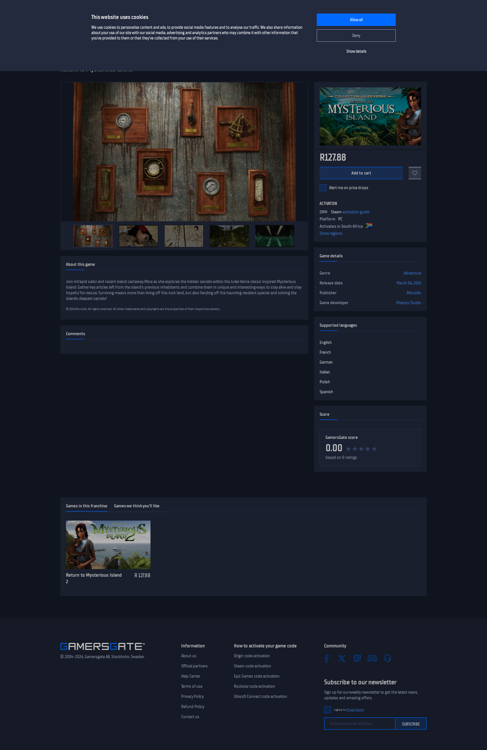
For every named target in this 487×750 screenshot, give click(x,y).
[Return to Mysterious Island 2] (108, 545)
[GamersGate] (102, 651)
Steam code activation (252, 666)
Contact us (190, 717)
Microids (414, 293)
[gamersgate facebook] (326, 658)
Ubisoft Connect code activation (260, 696)
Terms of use (191, 686)
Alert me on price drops (348, 188)
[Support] (387, 658)
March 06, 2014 (409, 283)
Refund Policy (192, 706)
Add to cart (361, 173)
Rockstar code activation (254, 686)
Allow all (356, 20)
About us (188, 656)
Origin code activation (252, 656)
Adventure (412, 273)
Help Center (190, 676)
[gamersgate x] (341, 658)
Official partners (194, 666)
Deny (356, 35)
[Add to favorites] (415, 173)
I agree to (349, 710)
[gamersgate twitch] (357, 658)
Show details (356, 51)
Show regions (331, 233)
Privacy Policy (192, 696)
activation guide (355, 212)
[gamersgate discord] (372, 658)
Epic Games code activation (257, 676)
